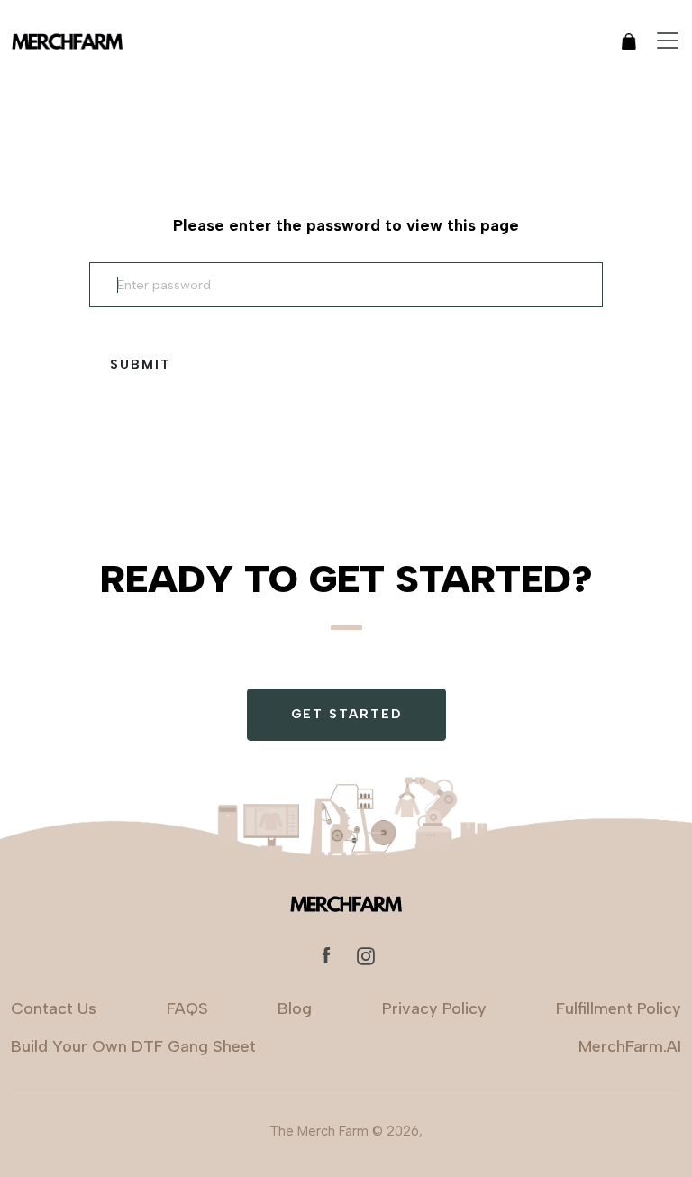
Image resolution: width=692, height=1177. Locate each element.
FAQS (187, 1008)
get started (346, 714)
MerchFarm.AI (629, 1046)
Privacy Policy (434, 1008)
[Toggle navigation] (667, 40)
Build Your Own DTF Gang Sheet (133, 1046)
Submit (140, 364)
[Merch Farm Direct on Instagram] (366, 954)
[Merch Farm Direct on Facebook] (326, 954)
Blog (295, 1008)
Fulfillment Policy (618, 1008)
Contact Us (53, 1008)
